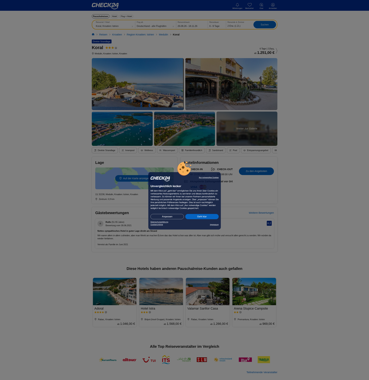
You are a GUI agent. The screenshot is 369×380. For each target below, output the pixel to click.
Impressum (214, 225)
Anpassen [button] (167, 216)
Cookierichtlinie (156, 225)
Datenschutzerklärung (159, 222)
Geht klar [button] (202, 216)
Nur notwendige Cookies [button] (209, 177)
